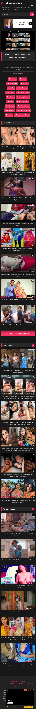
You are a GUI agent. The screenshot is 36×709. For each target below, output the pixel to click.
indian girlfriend (24, 106)
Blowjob (13, 79)
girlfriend (10, 92)
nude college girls (24, 110)
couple (24, 79)
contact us (13, 681)
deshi (11, 88)
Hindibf (21, 683)
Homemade (13, 83)
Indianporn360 (12, 3)
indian (11, 101)
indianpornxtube (10, 683)
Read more (17, 73)
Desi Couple (23, 88)
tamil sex (23, 681)
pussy (10, 115)
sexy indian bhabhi (23, 115)
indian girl (11, 106)
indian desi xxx (23, 101)
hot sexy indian (23, 97)
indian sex (10, 110)
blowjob (25, 83)
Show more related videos (18, 333)
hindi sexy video (24, 92)
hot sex (11, 97)
